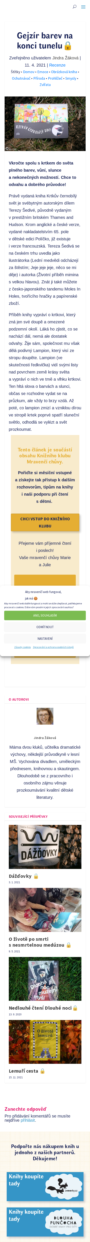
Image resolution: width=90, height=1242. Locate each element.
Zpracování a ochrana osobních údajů (53, 647)
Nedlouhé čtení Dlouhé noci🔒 (43, 1008)
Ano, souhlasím (45, 615)
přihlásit (28, 1120)
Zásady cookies (22, 647)
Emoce (43, 71)
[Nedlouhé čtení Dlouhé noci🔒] (45, 979)
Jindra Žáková (65, 58)
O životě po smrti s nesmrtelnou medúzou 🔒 (40, 942)
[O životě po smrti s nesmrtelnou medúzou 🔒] (45, 910)
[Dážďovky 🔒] (45, 847)
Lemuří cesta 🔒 (27, 1071)
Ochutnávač (21, 78)
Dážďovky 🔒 (24, 876)
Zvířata (45, 84)
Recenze (57, 65)
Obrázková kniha (64, 71)
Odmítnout (45, 627)
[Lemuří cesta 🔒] (45, 1042)
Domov (29, 71)
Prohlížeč (55, 78)
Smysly (71, 78)
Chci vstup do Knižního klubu (45, 522)
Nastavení (45, 639)
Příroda (39, 78)
